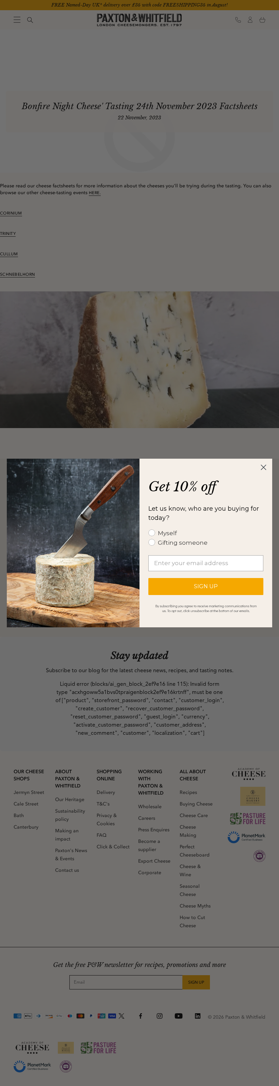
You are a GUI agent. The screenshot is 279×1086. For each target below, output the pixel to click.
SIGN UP (206, 586)
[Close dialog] (263, 467)
